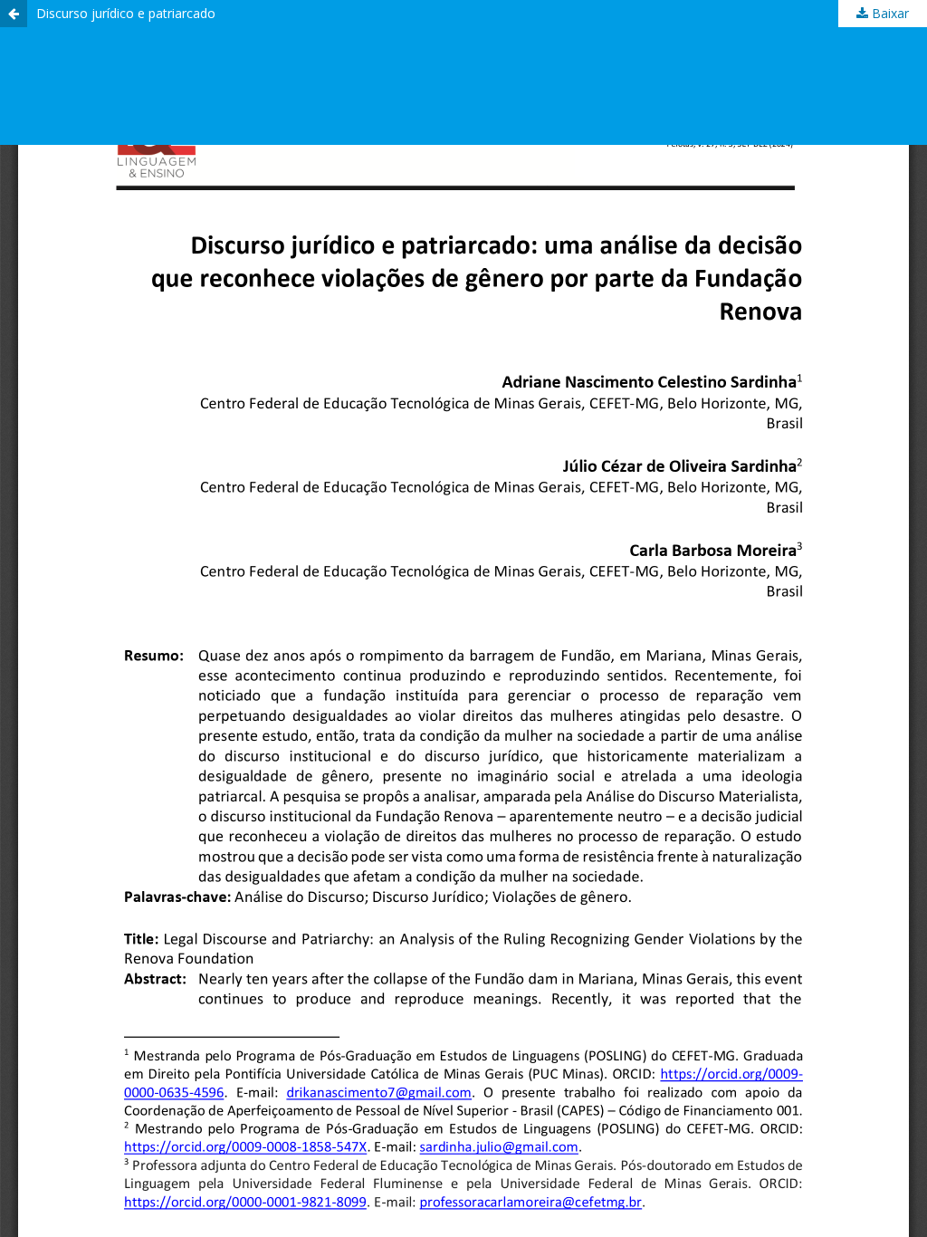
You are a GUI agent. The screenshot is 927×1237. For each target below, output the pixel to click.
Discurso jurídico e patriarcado (125, 13)
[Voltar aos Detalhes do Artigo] (13, 13)
